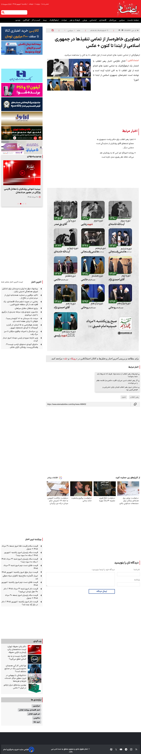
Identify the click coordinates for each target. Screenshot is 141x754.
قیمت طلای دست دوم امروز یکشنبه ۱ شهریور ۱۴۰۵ (19, 584)
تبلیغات (31, 4)
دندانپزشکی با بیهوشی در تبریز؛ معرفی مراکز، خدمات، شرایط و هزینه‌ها (15, 678)
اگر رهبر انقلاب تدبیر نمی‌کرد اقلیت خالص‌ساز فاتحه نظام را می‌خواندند (117, 381)
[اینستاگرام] (129, 749)
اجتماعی (93, 20)
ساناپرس (37, 718)
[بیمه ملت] (22, 48)
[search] (3, 12)
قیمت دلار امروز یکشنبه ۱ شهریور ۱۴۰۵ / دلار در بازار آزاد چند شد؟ (20, 603)
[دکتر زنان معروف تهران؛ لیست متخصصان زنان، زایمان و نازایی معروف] (34, 649)
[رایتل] (22, 90)
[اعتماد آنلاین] (128, 9)
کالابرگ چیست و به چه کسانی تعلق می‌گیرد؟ (17, 658)
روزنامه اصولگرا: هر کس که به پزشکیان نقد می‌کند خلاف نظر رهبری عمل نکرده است (117, 155)
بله (65, 358)
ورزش (84, 20)
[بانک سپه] (22, 104)
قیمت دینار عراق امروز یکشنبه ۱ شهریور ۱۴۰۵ (20, 572)
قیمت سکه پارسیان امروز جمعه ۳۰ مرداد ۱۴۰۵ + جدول (21, 597)
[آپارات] (110, 749)
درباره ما (37, 4)
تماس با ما (45, 4)
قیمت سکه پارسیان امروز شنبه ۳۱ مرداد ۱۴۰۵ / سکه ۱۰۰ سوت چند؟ (19, 560)
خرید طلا (37, 722)
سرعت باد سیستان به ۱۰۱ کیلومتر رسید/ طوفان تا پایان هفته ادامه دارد (22, 320)
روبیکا (73, 358)
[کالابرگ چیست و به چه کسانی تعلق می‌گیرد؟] (34, 659)
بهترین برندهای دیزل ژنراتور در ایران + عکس (15, 686)
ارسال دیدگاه (102, 591)
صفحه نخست (133, 20)
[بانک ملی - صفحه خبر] (22, 33)
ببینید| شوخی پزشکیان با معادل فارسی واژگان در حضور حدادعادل (22, 190)
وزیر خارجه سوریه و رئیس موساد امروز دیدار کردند (20, 339)
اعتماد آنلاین (57, 749)
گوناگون (26, 20)
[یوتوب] (119, 749)
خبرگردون (36, 706)
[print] (119, 30)
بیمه (45, 20)
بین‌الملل (113, 20)
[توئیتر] (114, 749)
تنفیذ (124, 397)
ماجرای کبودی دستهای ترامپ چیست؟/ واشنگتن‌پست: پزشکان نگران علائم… (22, 346)
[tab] (25, 203)
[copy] (135, 404)
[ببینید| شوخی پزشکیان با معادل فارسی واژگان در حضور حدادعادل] (21, 172)
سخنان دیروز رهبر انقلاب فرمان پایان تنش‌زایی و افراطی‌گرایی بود (120, 388)
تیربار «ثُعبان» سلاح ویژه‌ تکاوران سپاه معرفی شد (20, 577)
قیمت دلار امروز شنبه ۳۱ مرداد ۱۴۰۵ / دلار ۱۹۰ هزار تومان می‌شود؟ (21, 590)
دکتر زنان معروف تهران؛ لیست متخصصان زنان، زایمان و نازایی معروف (16, 649)
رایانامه (137, 579)
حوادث (64, 20)
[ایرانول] (22, 119)
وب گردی (37, 641)
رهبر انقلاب (134, 397)
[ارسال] (121, 30)
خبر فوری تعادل (34, 714)
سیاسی (122, 20)
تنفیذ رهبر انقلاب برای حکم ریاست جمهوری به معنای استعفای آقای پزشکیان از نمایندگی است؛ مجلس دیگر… (115, 143)
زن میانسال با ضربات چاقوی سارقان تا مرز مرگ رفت (21, 333)
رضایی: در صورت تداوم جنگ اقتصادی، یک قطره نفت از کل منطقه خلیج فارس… (20, 303)
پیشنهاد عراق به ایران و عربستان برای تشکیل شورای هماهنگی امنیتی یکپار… (20, 290)
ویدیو (18, 20)
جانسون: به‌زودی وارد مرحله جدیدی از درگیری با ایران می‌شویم (20, 313)
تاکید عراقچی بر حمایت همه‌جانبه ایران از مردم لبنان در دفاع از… (21, 297)
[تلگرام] (124, 749)
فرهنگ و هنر (75, 20)
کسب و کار (36, 20)
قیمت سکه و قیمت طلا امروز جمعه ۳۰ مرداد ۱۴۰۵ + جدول (20, 547)
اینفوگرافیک (54, 20)
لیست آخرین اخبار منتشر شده (12, 282)
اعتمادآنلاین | (132, 60)
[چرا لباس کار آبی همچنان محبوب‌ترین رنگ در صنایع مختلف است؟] (34, 668)
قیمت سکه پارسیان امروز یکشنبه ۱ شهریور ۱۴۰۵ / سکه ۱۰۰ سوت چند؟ (21, 554)
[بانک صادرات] (22, 75)
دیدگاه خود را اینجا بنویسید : (103, 569)
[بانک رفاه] (22, 147)
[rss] (135, 749)
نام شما (137, 569)
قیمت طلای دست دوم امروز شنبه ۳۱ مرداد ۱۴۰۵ (20, 567)
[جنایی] (22, 133)
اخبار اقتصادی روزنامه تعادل (29, 710)
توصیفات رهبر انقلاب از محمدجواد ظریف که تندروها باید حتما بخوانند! (117, 375)
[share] (53, 30)
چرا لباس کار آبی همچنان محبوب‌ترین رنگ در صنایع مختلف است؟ (15, 668)
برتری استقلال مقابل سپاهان (26, 308)
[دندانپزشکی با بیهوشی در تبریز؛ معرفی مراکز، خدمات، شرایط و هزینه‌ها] (34, 678)
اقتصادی (103, 20)
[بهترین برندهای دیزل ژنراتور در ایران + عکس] (34, 688)
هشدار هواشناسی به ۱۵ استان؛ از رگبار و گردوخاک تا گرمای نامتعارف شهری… (22, 326)
